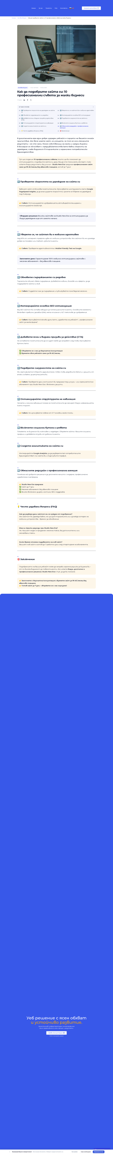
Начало (33, 8)
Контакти (63, 8)
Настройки (75, 1151)
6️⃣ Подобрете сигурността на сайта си (73, 118)
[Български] (70, 8)
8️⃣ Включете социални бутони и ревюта (73, 123)
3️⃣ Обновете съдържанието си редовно (34, 115)
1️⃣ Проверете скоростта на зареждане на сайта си (38, 111)
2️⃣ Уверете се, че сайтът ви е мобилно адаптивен (77, 110)
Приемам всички (98, 1151)
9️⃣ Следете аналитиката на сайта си (33, 126)
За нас (41, 8)
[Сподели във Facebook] (27, 100)
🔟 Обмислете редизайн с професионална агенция (74, 127)
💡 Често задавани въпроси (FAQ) (32, 131)
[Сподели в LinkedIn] (24, 100)
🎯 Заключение (64, 131)
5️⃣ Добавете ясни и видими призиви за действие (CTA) (37, 119)
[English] (73, 8)
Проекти (49, 8)
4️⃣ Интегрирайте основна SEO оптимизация (75, 115)
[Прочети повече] (10, 1152)
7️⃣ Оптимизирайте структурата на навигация (37, 123)
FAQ (56, 8)
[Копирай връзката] (31, 100)
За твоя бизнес (22, 18)
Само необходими (86, 1151)
